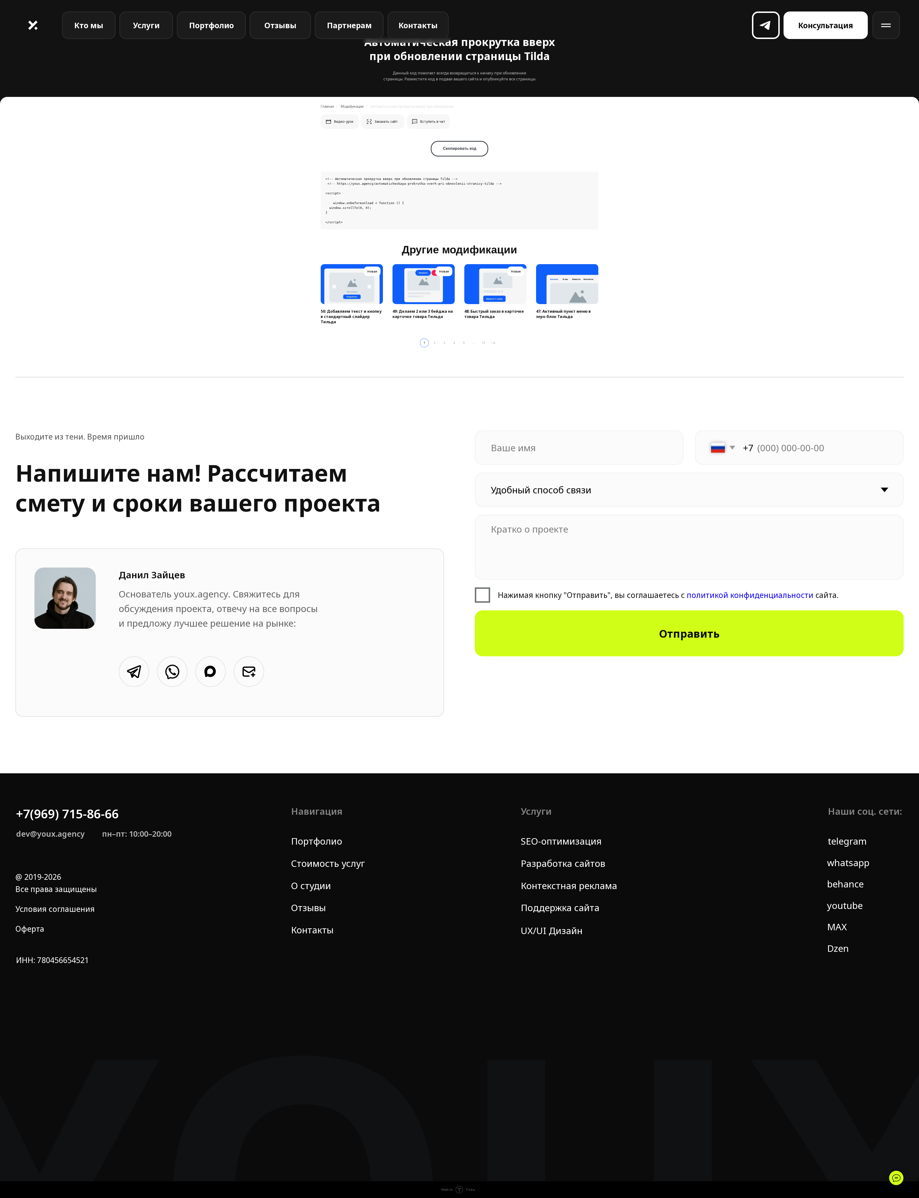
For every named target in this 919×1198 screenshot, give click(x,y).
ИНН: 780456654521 (52, 960)
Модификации (352, 106)
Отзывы (308, 907)
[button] (826, 25)
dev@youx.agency (50, 834)
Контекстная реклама (569, 885)
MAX (837, 926)
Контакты (312, 930)
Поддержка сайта (560, 907)
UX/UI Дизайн (552, 930)
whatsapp (848, 862)
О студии (311, 885)
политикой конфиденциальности (749, 595)
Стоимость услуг (328, 863)
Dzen (838, 948)
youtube (845, 905)
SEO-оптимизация (561, 841)
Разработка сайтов (563, 863)
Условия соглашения (55, 909)
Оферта (29, 929)
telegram (847, 841)
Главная (327, 106)
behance (845, 884)
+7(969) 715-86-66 (67, 813)
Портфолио (316, 841)
